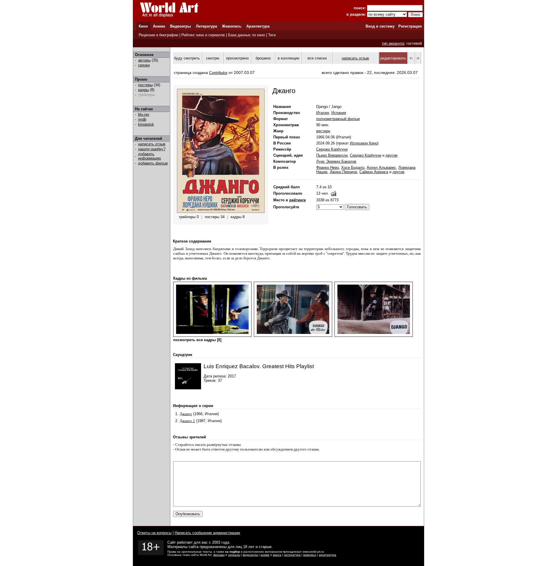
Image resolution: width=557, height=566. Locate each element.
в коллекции (288, 58)
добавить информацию (149, 156)
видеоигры (250, 554)
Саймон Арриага (373, 172)
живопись (309, 554)
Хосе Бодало (352, 167)
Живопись (231, 26)
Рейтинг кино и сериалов (203, 35)
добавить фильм (153, 163)
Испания (338, 113)
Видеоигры (180, 26)
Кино (143, 26)
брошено (263, 58)
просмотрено (237, 58)
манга (277, 554)
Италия (322, 113)
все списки (317, 58)
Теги (272, 35)
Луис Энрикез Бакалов (336, 161)
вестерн (323, 131)
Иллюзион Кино (363, 143)
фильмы (219, 554)
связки (144, 65)
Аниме (159, 26)
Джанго (186, 414)
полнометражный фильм (338, 119)
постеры (145, 85)
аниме (265, 554)
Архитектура (258, 26)
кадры (143, 90)
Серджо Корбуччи (332, 149)
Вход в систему (380, 26)
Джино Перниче (343, 172)
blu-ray (143, 114)
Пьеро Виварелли (332, 155)
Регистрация (410, 26)
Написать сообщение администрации (207, 533)
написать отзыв (151, 144)
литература (292, 554)
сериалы (234, 554)
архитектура (327, 554)
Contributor (218, 72)
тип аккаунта (393, 43)
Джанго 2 (187, 421)
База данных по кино (246, 35)
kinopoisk (146, 124)
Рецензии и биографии (158, 35)
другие (391, 155)
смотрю (212, 58)
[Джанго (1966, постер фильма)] (221, 211)
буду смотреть (187, 58)
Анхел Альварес (381, 167)
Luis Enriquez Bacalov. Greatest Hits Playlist (259, 366)
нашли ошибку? (151, 149)
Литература (206, 26)
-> (417, 58)
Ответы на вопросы (154, 533)
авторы (144, 60)
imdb (142, 119)
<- (411, 58)
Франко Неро (327, 167)
